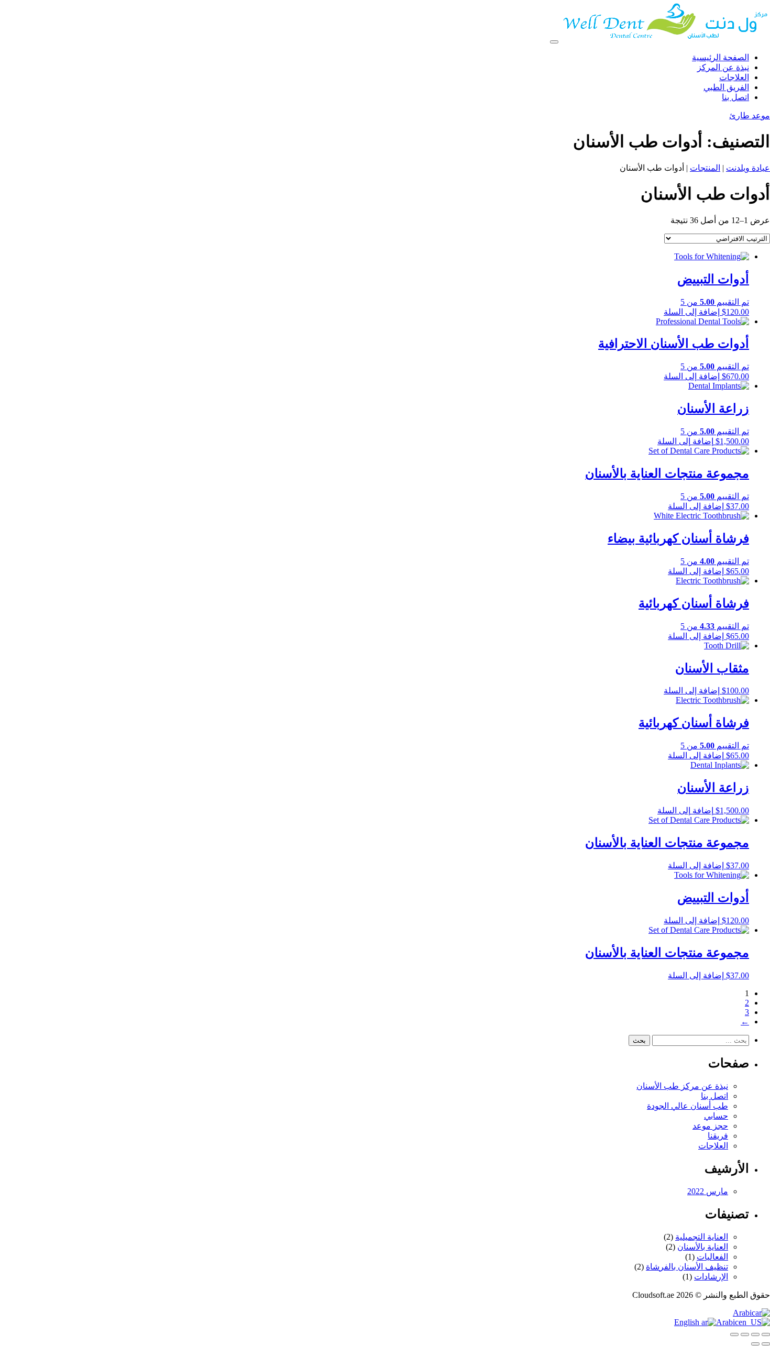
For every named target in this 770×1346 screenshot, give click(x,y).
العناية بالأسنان (702, 1246)
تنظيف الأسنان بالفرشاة (687, 1266)
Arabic (744, 1312)
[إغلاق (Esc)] (734, 1334)
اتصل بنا (714, 1095)
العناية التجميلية (701, 1236)
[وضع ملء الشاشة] (755, 1334)
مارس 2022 (707, 1191)
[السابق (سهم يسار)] (766, 1343)
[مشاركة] (745, 1334)
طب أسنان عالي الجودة (687, 1105)
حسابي (716, 1115)
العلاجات (713, 1145)
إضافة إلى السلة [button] (692, 311)
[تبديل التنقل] (554, 41)
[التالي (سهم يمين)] (755, 1343)
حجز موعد (710, 1125)
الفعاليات (712, 1256)
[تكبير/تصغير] (766, 1334)
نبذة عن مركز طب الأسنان (682, 1086)
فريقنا (718, 1135)
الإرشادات (711, 1276)
